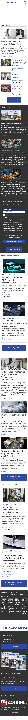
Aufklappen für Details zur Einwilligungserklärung (14, 236)
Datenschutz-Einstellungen (8, 709)
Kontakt (17, 709)
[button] (2, 605)
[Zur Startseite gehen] (11, 2)
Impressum (14, 707)
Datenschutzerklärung (13, 233)
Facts (21, 709)
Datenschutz (7, 707)
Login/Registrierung (26, 3)
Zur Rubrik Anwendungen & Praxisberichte (14, 478)
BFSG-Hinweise (21, 707)
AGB (2, 707)
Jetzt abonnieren (14, 646)
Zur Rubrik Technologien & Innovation (14, 348)
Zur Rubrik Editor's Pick (14, 249)
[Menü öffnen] (2, 2)
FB (19, 695)
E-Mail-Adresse (7, 209)
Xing (16, 695)
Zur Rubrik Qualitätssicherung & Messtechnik (14, 584)
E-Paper (25, 1)
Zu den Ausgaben (14, 688)
